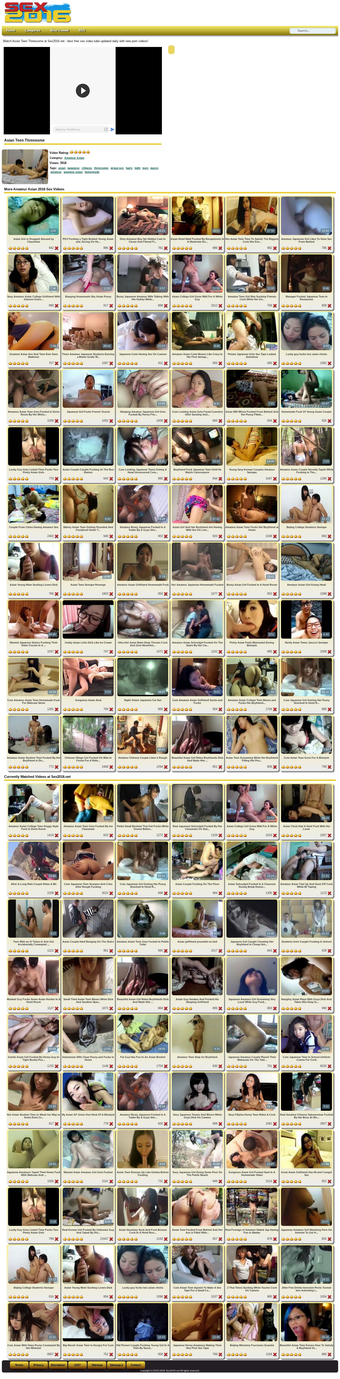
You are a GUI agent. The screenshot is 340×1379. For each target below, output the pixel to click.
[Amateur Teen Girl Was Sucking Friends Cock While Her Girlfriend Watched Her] (252, 255)
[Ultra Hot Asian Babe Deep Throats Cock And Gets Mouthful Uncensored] (143, 601)
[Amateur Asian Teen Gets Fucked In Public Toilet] (143, 900)
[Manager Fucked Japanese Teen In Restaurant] (306, 255)
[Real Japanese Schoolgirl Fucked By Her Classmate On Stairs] (197, 785)
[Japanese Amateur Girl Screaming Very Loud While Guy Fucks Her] (252, 958)
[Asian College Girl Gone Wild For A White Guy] (197, 255)
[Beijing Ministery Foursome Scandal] (252, 1304)
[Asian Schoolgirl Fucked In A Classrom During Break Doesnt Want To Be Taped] (252, 842)
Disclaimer (58, 1365)
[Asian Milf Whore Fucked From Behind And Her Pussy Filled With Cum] (252, 370)
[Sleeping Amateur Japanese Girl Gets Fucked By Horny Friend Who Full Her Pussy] (143, 370)
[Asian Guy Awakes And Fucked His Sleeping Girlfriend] (197, 958)
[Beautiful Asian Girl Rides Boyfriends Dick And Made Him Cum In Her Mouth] (197, 716)
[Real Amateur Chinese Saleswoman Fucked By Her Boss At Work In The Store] (306, 1073)
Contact (136, 1365)
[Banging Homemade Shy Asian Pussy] (88, 255)
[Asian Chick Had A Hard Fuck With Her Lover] (306, 785)
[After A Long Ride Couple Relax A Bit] (34, 842)
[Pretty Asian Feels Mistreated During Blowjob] (252, 601)
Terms (19, 1365)
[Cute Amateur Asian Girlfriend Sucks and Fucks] (197, 659)
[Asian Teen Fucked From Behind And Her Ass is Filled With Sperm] (197, 1188)
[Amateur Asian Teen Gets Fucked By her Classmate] (88, 785)
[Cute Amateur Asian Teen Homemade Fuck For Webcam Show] (34, 659)
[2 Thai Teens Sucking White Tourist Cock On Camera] (252, 1246)
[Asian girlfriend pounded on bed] (197, 900)
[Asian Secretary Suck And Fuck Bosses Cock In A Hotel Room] (143, 1188)
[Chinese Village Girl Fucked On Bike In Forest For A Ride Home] (88, 716)
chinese (87, 168)
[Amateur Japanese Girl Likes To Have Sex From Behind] (306, 197)
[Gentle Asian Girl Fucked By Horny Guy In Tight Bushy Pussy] (34, 1015)
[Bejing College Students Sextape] (306, 486)
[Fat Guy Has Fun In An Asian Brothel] (143, 1015)
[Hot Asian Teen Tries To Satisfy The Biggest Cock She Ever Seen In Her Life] (252, 197)
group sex (117, 168)
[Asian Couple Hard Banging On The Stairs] (88, 900)
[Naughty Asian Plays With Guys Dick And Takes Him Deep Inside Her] (306, 958)
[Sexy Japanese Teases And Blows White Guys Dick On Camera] (197, 1073)
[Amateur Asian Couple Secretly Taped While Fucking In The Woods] (306, 428)
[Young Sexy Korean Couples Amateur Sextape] (252, 428)
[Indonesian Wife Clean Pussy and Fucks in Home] (88, 1015)
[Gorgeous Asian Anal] (88, 659)
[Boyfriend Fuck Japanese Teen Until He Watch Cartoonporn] (197, 428)
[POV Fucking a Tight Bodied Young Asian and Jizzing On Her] (88, 197)
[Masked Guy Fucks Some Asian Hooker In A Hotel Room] (34, 958)
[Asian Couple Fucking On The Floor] (197, 842)
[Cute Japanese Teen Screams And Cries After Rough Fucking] (88, 842)
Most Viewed (59, 30)
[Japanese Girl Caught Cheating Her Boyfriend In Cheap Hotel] (252, 900)
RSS (82, 30)
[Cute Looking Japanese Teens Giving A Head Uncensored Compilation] (143, 428)
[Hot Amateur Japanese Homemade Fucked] (197, 543)
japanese (74, 168)
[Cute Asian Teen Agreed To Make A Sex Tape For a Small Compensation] (197, 1246)
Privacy (39, 1365)
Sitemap (97, 1365)
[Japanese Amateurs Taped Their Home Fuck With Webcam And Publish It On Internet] (34, 1131)
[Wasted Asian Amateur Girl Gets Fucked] (88, 1131)
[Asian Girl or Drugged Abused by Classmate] (34, 197)
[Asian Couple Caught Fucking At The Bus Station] (88, 428)
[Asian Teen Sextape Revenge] (88, 543)
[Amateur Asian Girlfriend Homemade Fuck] (143, 543)
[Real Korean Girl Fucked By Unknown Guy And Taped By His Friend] (88, 1188)
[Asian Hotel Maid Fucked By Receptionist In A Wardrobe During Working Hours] (197, 197)
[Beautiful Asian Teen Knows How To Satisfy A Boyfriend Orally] (306, 1304)
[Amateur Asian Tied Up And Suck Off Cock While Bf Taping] (306, 842)
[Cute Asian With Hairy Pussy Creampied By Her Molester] (34, 1304)
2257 (77, 1365)
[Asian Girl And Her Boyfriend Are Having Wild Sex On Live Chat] (197, 486)
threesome (101, 168)
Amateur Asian (74, 158)
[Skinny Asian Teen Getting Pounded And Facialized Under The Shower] (88, 486)
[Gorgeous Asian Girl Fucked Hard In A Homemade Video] (252, 1131)
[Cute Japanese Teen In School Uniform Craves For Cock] (306, 1015)
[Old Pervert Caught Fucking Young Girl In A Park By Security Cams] (143, 1304)
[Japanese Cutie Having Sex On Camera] (143, 313)
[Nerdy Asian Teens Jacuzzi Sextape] (306, 601)
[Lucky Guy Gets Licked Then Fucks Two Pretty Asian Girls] (34, 428)
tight (137, 168)
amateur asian (73, 172)
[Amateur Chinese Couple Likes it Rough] (143, 716)
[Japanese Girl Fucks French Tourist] (88, 370)
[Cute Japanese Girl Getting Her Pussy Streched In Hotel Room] (306, 659)
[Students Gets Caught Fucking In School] (306, 900)
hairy (129, 168)
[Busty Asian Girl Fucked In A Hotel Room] (252, 543)
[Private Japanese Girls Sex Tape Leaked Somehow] (252, 313)
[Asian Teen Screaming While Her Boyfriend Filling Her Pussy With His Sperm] (252, 716)
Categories (32, 30)
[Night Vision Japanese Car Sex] (143, 659)
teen (145, 168)
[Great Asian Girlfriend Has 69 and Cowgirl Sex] (306, 1131)
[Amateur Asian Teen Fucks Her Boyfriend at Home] (252, 486)
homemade (92, 172)
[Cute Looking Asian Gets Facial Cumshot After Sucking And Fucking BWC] (197, 370)
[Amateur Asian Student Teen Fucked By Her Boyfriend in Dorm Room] (34, 716)
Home (10, 30)
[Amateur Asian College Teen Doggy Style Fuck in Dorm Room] (34, 785)
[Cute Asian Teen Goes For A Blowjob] (306, 716)
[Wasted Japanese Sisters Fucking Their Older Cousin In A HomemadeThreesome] (34, 601)
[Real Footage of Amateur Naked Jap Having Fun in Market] (252, 1188)
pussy (154, 168)
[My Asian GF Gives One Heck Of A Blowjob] (88, 1073)
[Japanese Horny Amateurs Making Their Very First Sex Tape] (197, 1304)
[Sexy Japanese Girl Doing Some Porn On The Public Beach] (197, 1131)
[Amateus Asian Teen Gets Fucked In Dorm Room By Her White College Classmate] (34, 370)
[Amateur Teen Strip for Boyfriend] (197, 1015)
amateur (56, 172)
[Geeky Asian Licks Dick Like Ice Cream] (88, 601)
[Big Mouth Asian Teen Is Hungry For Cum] (88, 1304)
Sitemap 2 (116, 1365)
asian (61, 168)
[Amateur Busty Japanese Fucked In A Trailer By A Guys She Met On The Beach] (143, 486)
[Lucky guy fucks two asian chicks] (306, 313)
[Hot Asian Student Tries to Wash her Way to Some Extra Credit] (34, 1073)
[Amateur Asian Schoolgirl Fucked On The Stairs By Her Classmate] (197, 601)
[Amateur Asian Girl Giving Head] (306, 543)
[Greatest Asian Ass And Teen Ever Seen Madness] (34, 313)
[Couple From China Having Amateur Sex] (34, 486)
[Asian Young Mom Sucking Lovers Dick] (34, 543)
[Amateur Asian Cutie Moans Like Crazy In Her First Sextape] (197, 313)
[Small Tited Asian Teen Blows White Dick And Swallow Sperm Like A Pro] (88, 958)
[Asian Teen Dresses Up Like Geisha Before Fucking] (143, 1131)
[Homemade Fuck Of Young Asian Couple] (306, 370)
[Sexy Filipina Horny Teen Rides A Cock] (252, 1073)
